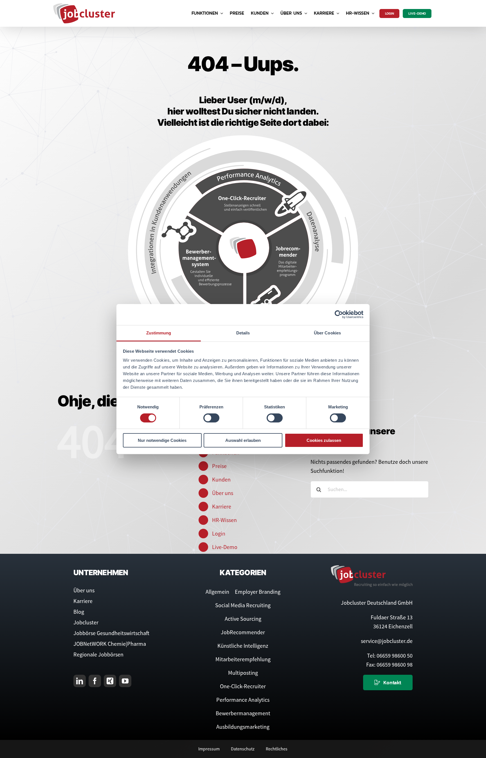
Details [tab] (243, 332)
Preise (219, 465)
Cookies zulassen (324, 440)
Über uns (222, 492)
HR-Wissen (224, 519)
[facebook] (95, 681)
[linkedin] (79, 681)
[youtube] (125, 681)
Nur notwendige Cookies (162, 440)
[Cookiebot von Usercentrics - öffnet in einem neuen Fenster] (338, 314)
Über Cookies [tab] (327, 332)
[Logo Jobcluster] (84, 5)
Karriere (221, 506)
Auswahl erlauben (243, 440)
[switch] (211, 417)
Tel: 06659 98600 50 (390, 655)
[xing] (110, 681)
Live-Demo (224, 546)
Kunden (221, 479)
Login (218, 533)
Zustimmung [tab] (158, 332)
